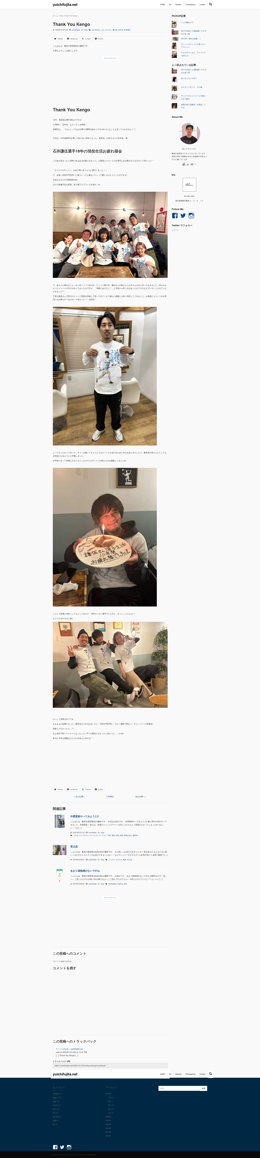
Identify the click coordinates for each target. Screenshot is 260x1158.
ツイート (175, 230)
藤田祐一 (136, 835)
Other (55, 1120)
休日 (125, 884)
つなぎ (75, 835)
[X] (210, 4)
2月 (109, 1109)
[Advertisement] (110, 81)
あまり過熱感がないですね (85, 870)
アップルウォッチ (85, 835)
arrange (56, 1093)
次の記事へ (80, 796)
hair (54, 1109)
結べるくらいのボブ (189, 78)
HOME (162, 4)
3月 (109, 1105)
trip (54, 1124)
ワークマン (103, 835)
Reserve (178, 4)
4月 (109, 1101)
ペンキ (95, 835)
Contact (202, 4)
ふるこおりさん (106, 30)
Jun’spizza (96, 30)
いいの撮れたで (187, 22)
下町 (109, 835)
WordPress (92, 1154)
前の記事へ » (141, 796)
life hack (56, 1116)
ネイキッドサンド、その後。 (192, 87)
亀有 (124, 859)
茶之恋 (74, 846)
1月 (109, 1113)
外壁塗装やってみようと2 (84, 816)
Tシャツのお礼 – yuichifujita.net (69, 1049)
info (54, 1113)
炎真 (121, 835)
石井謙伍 (127, 30)
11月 (110, 1097)
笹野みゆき (128, 835)
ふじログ (111, 859)
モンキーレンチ (72, 1154)
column (55, 1105)
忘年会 (120, 30)
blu (170, 4)
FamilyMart (112, 884)
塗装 (113, 835)
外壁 (117, 835)
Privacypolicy (190, 4)
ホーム (55, 15)
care (54, 1101)
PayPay (120, 884)
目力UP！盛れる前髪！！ (191, 38)
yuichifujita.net (65, 4)
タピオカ (119, 859)
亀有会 (115, 30)
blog (61, 15)
